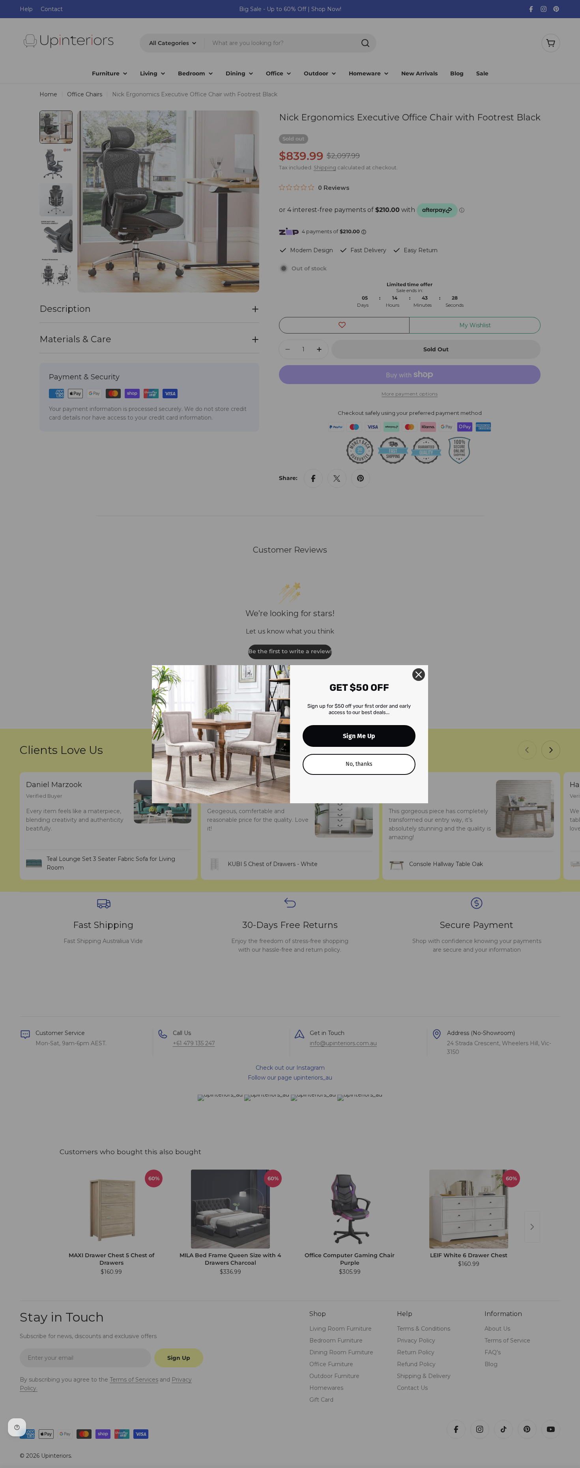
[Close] (418, 674)
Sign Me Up (359, 736)
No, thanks (359, 764)
